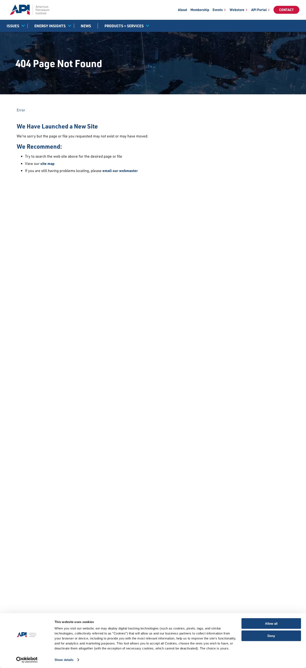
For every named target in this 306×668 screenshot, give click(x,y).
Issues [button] (13, 26)
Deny (271, 635)
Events (218, 10)
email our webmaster (120, 170)
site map (47, 163)
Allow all (271, 623)
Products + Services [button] (124, 26)
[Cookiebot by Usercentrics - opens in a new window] (27, 660)
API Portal (259, 10)
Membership (199, 10)
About (182, 10)
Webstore (237, 10)
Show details (64, 660)
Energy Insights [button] (50, 26)
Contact (286, 10)
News (86, 26)
